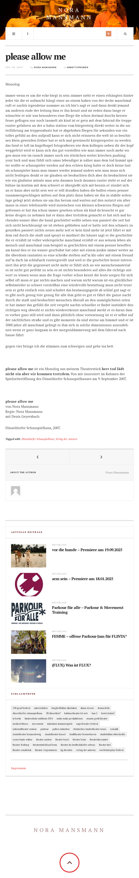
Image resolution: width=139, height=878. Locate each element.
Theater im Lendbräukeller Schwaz (78, 744)
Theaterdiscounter (99, 739)
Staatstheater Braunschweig (27, 734)
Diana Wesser (87, 708)
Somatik (114, 729)
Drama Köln (103, 708)
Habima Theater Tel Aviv (76, 713)
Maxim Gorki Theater (97, 718)
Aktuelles (59, 545)
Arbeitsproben (77, 67)
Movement (37, 723)
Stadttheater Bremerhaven (82, 734)
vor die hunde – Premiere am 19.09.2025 (87, 549)
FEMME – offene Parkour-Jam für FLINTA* (89, 636)
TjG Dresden (66, 750)
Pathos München (61, 729)
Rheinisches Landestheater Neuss (89, 729)
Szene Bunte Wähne (22, 739)
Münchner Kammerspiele (60, 723)
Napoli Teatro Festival (87, 723)
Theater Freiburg (21, 744)
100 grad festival (21, 708)
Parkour (45, 729)
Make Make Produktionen (70, 718)
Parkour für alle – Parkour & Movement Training (87, 610)
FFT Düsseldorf (53, 713)
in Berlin (17, 718)
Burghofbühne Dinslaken (64, 708)
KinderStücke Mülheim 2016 (39, 718)
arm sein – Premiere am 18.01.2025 (82, 578)
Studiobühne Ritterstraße (112, 734)
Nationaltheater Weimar (25, 729)
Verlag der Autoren (66, 439)
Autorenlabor (41, 708)
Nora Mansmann (69, 13)
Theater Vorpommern (46, 750)
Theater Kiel (105, 744)
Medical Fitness (20, 723)
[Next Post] (101, 457)
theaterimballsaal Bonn (45, 744)
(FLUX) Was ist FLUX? (71, 665)
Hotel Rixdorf (107, 713)
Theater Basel (62, 739)
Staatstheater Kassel (55, 734)
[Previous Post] (38, 457)
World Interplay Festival (111, 750)
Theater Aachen (44, 739)
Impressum (18, 768)
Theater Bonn (79, 739)
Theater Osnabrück (22, 750)
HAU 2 (94, 713)
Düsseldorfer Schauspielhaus (38, 439)
